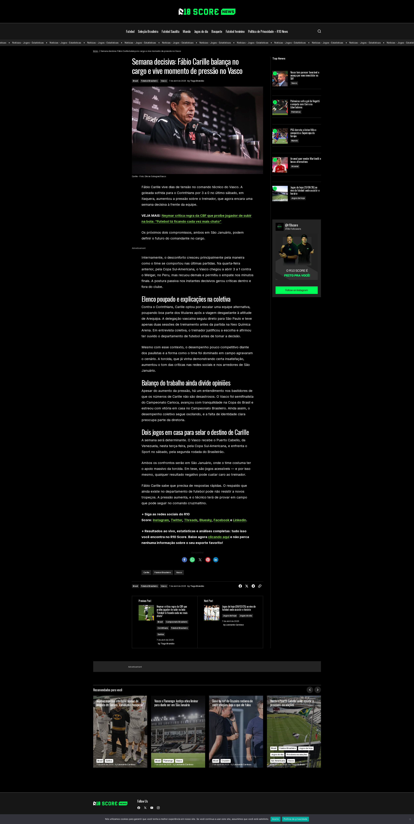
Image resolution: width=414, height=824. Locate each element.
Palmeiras (296, 112)
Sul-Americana (278, 761)
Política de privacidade (295, 819)
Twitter (176, 520)
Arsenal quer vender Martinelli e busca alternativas (305, 160)
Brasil (135, 81)
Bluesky (205, 520)
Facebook (222, 520)
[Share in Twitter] (247, 586)
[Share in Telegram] (253, 586)
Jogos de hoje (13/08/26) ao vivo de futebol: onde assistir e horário (304, 190)
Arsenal (295, 166)
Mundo (294, 140)
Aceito (275, 819)
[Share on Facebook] (240, 586)
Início (95, 51)
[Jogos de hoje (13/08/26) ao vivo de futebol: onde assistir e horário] (280, 193)
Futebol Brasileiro (149, 81)
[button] (319, 31)
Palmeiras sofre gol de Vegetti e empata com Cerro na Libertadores (305, 104)
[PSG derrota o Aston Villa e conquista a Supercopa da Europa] (280, 136)
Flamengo (168, 761)
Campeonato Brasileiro (176, 622)
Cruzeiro (226, 761)
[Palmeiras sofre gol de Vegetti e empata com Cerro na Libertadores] (280, 107)
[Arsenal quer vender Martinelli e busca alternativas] (280, 165)
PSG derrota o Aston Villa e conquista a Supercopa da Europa (303, 133)
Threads (190, 520)
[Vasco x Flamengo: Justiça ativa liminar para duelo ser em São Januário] (178, 732)
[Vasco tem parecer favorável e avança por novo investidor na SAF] (280, 78)
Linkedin (239, 520)
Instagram (161, 520)
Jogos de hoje (230, 615)
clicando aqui (218, 537)
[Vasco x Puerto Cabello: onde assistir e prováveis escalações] (294, 732)
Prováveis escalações (297, 754)
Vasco (164, 81)
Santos (161, 634)
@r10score (291, 225)
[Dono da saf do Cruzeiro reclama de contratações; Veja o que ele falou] (236, 732)
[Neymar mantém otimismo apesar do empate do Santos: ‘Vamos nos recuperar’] (120, 732)
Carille (146, 572)
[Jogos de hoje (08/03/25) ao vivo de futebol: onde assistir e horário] (230, 622)
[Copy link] (260, 586)
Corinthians (163, 628)
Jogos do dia (246, 615)
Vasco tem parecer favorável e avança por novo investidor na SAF (304, 75)
